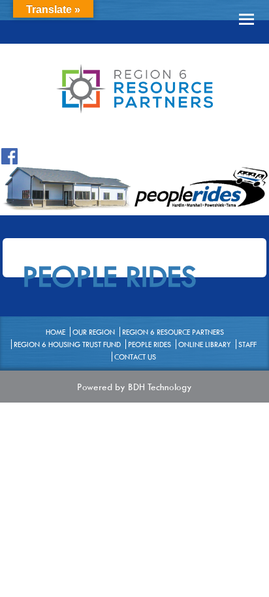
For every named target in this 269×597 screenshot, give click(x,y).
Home (55, 332)
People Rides (149, 344)
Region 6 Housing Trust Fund (67, 344)
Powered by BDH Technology (134, 386)
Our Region (93, 332)
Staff (247, 344)
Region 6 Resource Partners (173, 332)
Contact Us (135, 356)
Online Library (204, 344)
